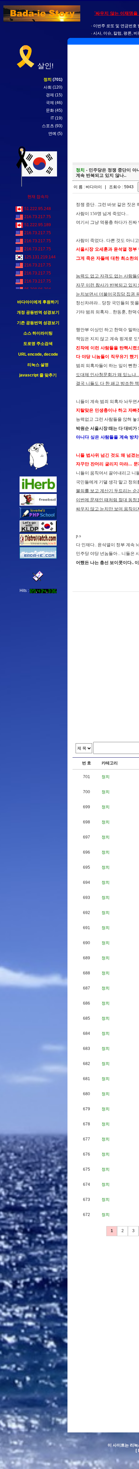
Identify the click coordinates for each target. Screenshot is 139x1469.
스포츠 (48, 125)
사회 (48, 87)
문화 (50, 110)
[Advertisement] (38, 411)
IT (52, 118)
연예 (52, 133)
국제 (50, 102)
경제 (50, 95)
